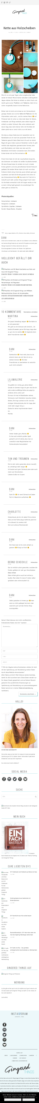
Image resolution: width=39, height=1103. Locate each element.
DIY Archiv (23, 1058)
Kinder (15, 1058)
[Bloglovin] (25, 781)
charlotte (14, 512)
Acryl (6, 233)
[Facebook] (2, 3)
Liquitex (12, 206)
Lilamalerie (15, 379)
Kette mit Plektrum (26, 114)
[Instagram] (4, 3)
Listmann (14, 201)
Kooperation (23, 1061)
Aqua (3, 100)
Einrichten (23, 1055)
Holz (25, 32)
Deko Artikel (12, 573)
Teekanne (26, 103)
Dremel (21, 233)
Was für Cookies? (28, 1099)
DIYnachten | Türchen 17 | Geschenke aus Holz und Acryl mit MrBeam (18, 274)
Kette (28, 233)
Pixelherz (17, 103)
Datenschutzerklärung (26, 688)
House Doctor (11, 209)
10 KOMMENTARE (12, 312)
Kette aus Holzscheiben (20, 28)
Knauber (19, 209)
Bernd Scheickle (18, 562)
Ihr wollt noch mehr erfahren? (26, 251)
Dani (12, 32)
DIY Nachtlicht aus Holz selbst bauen (20, 916)
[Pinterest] (7, 3)
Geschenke (14, 1055)
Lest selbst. (5, 997)
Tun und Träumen (18, 459)
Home (18, 1052)
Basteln (21, 32)
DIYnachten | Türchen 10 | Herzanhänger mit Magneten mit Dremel (17, 285)
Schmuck (29, 32)
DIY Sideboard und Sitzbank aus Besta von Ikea (23, 872)
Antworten (34, 316)
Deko (6, 1055)
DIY (17, 233)
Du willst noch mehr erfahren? (10, 763)
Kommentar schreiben (31, 312)
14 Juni (16, 32)
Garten (32, 1055)
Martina (13, 316)
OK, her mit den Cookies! (13, 1099)
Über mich (15, 1061)
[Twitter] (9, 3)
